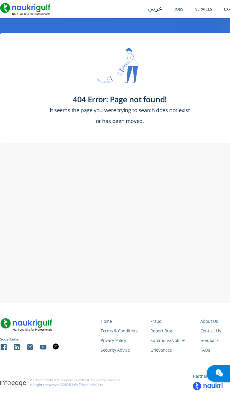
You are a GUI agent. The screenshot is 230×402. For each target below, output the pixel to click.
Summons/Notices (168, 340)
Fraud (156, 321)
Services (203, 9)
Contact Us (210, 331)
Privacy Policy (113, 340)
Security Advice (115, 350)
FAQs (205, 350)
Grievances (161, 350)
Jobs (179, 9)
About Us (209, 321)
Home (106, 321)
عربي (155, 9)
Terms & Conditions (120, 331)
